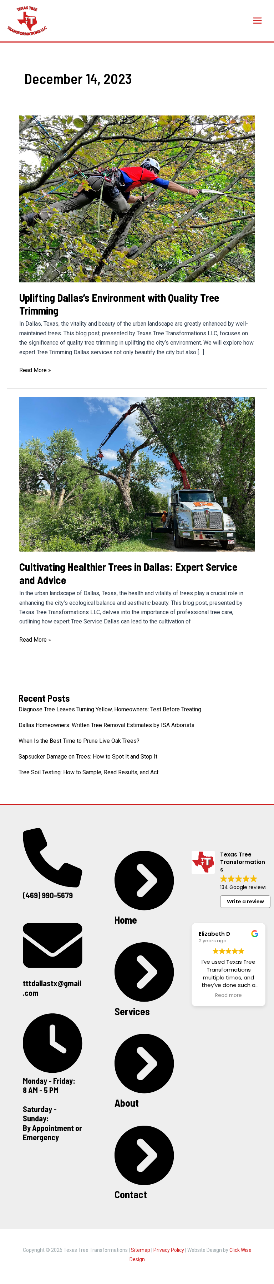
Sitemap (140, 1250)
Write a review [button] (245, 901)
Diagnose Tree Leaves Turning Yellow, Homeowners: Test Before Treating (110, 709)
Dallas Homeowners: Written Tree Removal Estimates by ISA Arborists (106, 725)
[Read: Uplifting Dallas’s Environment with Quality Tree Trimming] (137, 198)
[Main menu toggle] (257, 20)
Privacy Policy (168, 1250)
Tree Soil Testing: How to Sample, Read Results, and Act (88, 772)
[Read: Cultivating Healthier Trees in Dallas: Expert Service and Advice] (137, 474)
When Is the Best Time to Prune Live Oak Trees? (79, 740)
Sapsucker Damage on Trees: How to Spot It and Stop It (88, 756)
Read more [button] (228, 995)
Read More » (35, 370)
